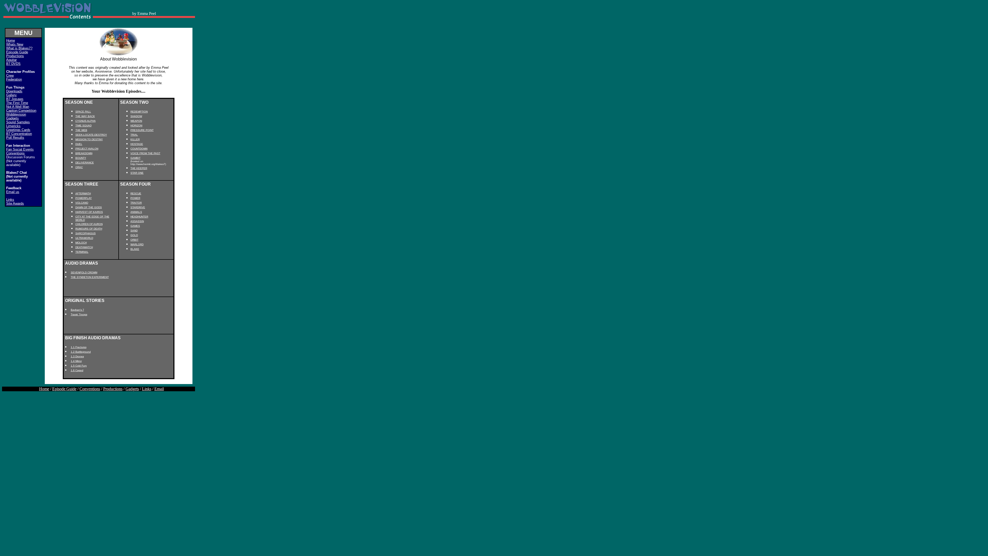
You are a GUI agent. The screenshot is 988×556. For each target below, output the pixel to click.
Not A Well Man (17, 107)
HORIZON (136, 125)
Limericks (13, 126)
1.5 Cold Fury (79, 365)
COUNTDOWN (138, 148)
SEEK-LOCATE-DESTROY (91, 134)
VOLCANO (81, 202)
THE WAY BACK (85, 116)
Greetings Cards (18, 130)
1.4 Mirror (76, 361)
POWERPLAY (83, 198)
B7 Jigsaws (14, 99)
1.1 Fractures (78, 347)
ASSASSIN (137, 221)
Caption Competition (21, 110)
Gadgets (12, 118)
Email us (12, 192)
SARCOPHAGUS (85, 233)
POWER (135, 198)
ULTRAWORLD (84, 238)
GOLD (134, 235)
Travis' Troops (79, 314)
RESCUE (135, 193)
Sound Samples (18, 122)
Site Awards (15, 203)
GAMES (135, 225)
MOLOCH (81, 242)
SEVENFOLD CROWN (84, 272)
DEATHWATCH (84, 247)
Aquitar (11, 60)
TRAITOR (136, 202)
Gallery (11, 95)
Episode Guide (17, 52)
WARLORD (137, 244)
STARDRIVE (137, 207)
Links (10, 200)
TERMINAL (82, 251)
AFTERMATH (83, 193)
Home (44, 389)
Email (159, 389)
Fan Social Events (20, 149)
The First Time (17, 103)
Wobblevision (16, 114)
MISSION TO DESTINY (89, 139)
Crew (10, 75)
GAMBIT (135, 158)
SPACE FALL (83, 111)
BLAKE (134, 249)
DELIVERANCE (84, 162)
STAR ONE (137, 172)
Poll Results (15, 138)
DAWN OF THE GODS (88, 207)
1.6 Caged (77, 370)
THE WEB (81, 130)
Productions (15, 56)
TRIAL (134, 134)
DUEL (78, 144)
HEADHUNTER (139, 216)
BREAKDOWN (83, 153)
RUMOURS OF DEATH (88, 228)
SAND (134, 230)
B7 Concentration (19, 134)
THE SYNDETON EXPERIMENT (90, 277)
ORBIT (134, 239)
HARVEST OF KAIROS (89, 212)
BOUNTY (80, 158)
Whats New (14, 44)
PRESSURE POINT (142, 130)
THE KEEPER (138, 168)
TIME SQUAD (83, 125)
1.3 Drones (77, 356)
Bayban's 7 (77, 309)
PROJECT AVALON (86, 148)
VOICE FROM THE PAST (145, 153)
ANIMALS (136, 212)
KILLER (135, 139)
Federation (14, 79)
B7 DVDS (13, 64)
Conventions (15, 153)
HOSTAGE (136, 144)
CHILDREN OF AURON (89, 224)
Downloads (14, 91)
